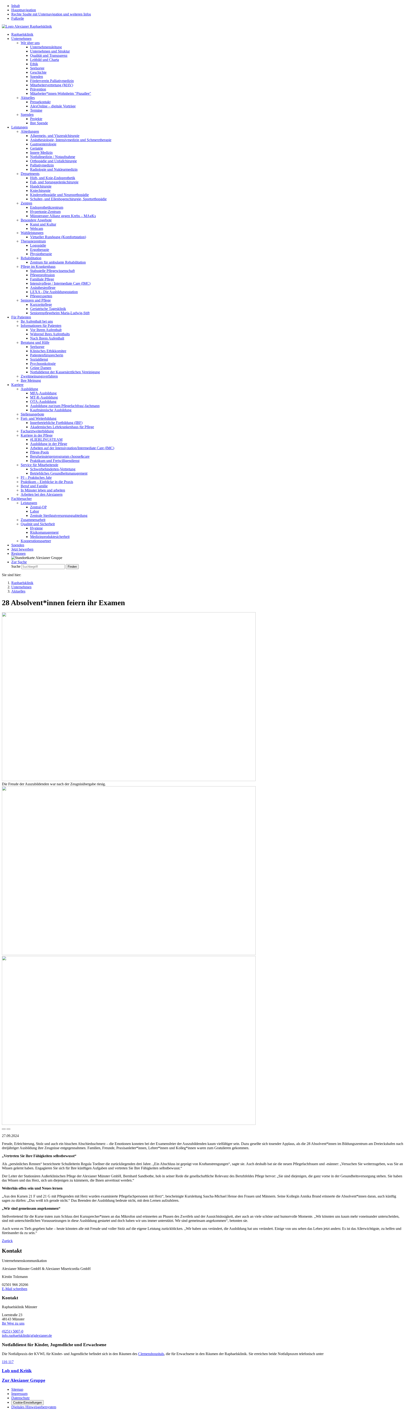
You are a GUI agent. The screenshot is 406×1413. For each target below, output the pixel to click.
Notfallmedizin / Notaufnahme (52, 157)
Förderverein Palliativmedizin (52, 81)
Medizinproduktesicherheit (50, 537)
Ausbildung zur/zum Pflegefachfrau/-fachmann (65, 406)
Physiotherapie (41, 254)
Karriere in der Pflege (37, 435)
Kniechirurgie (40, 191)
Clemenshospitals (151, 1354)
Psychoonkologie (43, 364)
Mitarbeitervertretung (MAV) (51, 85)
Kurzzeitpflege (41, 304)
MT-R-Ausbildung (44, 397)
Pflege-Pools (39, 452)
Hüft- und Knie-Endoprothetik (52, 178)
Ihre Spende (39, 123)
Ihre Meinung (31, 380)
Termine (36, 110)
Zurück (7, 1241)
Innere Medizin (41, 153)
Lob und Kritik (17, 1370)
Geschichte (38, 72)
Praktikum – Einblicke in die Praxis (47, 482)
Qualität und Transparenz (48, 55)
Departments (30, 174)
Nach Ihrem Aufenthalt (47, 338)
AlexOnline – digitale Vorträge (53, 106)
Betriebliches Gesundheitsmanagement (58, 473)
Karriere (17, 385)
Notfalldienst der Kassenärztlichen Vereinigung (65, 372)
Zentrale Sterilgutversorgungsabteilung (58, 516)
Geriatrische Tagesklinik (48, 309)
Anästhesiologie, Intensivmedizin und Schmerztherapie (70, 140)
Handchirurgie (40, 186)
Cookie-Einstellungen (27, 1402)
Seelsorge (37, 68)
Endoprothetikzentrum (46, 207)
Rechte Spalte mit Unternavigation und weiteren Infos (51, 14)
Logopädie (38, 245)
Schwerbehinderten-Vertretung (52, 469)
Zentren (26, 203)
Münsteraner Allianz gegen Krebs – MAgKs (63, 216)
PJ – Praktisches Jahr (36, 478)
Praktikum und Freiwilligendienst (54, 461)
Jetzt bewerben (22, 549)
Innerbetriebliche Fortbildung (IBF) (56, 423)
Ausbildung (29, 389)
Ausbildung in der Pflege (48, 444)
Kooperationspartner (36, 541)
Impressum (19, 1394)
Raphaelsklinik (22, 34)
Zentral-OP (38, 507)
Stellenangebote (32, 414)
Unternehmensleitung (46, 47)
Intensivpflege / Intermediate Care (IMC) (60, 283)
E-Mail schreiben (14, 1289)
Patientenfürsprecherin (46, 355)
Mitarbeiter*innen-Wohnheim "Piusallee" (60, 93)
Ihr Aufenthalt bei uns (37, 321)
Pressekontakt (40, 102)
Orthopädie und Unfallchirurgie (53, 161)
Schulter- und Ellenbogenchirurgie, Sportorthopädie (68, 199)
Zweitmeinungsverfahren (39, 376)
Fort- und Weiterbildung (38, 418)
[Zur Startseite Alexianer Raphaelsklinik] (27, 26)
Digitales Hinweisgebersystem (33, 1407)
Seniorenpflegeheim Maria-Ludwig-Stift (60, 313)
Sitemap (17, 1389)
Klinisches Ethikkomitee (48, 351)
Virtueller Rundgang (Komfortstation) (58, 237)
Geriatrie (36, 148)
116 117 (8, 1362)
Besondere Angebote (36, 220)
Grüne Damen (40, 368)
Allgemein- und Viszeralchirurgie (54, 136)
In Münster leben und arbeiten (43, 490)
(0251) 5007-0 (12, 1331)
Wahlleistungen (32, 233)
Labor (34, 511)
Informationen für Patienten (41, 326)
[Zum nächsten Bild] (8, 1129)
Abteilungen (30, 131)
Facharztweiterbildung (37, 431)
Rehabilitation (31, 258)
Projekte (36, 119)
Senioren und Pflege (36, 300)
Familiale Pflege (42, 279)
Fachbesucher (21, 499)
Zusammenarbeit (33, 520)
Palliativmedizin (42, 165)
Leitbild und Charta (44, 60)
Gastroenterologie (43, 144)
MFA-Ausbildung (43, 393)
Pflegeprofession (42, 275)
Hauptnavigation (23, 10)
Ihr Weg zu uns (13, 1323)
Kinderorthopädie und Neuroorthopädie (59, 195)
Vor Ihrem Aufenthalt (46, 330)
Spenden (36, 77)
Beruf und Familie (34, 486)
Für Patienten (21, 317)
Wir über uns (30, 43)
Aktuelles (28, 98)
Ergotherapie (39, 250)
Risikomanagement (44, 532)
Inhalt (15, 6)
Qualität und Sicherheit (38, 524)
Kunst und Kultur (43, 224)
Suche (15, 566)
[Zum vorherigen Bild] (4, 1129)
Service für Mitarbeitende (39, 465)
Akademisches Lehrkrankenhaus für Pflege (62, 427)
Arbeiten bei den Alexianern (41, 494)
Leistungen (19, 127)
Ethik (34, 64)
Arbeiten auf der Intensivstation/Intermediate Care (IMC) (72, 448)
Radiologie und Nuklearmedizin (54, 169)
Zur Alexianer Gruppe (23, 1380)
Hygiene (36, 528)
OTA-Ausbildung (43, 402)
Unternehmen (21, 39)
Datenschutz (20, 1398)
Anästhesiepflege (42, 288)
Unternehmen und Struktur (50, 51)
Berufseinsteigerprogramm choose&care (60, 456)
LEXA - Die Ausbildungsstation (54, 292)
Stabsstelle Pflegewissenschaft (52, 271)
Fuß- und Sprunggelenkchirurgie (54, 182)
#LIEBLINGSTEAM (46, 440)
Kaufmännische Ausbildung (50, 410)
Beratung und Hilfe (35, 342)
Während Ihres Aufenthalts (50, 334)
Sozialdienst (39, 359)
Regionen (18, 553)
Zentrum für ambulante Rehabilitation (58, 262)
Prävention (38, 89)
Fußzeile (17, 18)
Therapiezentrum (33, 241)
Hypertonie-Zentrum (45, 212)
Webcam (36, 228)
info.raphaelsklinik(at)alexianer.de (27, 1335)
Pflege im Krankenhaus (38, 266)
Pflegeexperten (41, 296)
